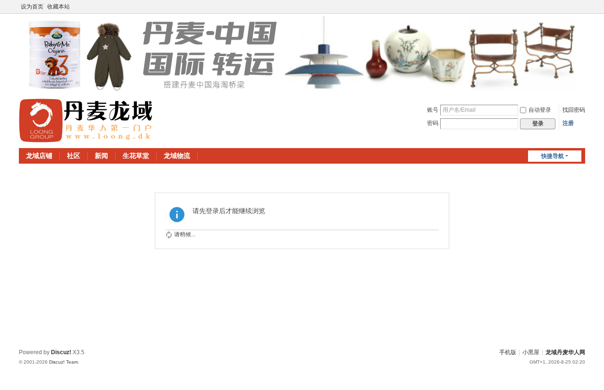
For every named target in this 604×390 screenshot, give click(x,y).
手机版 (507, 352)
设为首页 (32, 6)
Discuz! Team (63, 362)
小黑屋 (530, 352)
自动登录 (539, 110)
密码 (432, 123)
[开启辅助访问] (582, 6)
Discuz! (61, 352)
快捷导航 (552, 156)
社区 (73, 155)
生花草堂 (136, 155)
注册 (568, 123)
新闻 (101, 155)
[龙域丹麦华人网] (86, 120)
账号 (432, 110)
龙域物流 (177, 155)
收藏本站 (58, 6)
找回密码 (573, 110)
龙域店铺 (39, 155)
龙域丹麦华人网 (565, 352)
